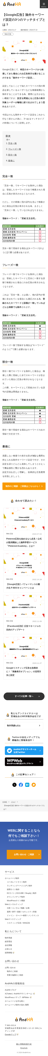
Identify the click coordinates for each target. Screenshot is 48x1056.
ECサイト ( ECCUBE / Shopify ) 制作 (21, 893)
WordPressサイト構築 (16, 901)
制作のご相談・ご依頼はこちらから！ (23, 486)
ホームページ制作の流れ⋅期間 (17, 1005)
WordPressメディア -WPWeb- (17, 997)
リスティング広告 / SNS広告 (18, 923)
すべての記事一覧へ (24, 696)
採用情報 (8, 953)
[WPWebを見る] (24, 765)
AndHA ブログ (10, 990)
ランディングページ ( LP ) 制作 (19, 886)
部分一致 (12, 155)
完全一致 (12, 143)
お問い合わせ (10, 968)
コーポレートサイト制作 (17, 882)
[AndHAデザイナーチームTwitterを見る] (24, 754)
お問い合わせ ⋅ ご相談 (24, 854)
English (24, 1048)
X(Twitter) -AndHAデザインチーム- (19, 994)
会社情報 (8, 945)
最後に (11, 161)
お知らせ (8, 949)
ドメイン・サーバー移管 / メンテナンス (23, 915)
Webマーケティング (13, 919)
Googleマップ (10, 1034)
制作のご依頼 (12, 971)
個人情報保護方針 (24, 1044)
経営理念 (8, 941)
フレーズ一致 (14, 149)
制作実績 (14, 725)
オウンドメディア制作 (16, 897)
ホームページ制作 (12, 878)
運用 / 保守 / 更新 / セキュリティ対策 (22, 912)
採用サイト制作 (13, 889)
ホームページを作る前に (15, 1001)
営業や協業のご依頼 (15, 975)
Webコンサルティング (14, 904)
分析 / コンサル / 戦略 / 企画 (18, 908)
